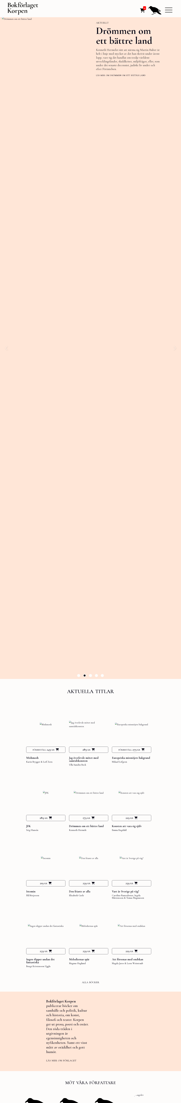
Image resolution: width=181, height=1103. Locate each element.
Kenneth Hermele (77, 830)
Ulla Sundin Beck (77, 764)
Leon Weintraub (135, 963)
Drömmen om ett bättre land (86, 826)
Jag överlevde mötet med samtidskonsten (84, 759)
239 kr (86, 883)
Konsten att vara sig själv (127, 826)
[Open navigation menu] (169, 10)
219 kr (43, 883)
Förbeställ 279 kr (129, 749)
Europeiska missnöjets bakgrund (131, 758)
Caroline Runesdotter (122, 895)
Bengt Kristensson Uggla (38, 966)
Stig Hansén (32, 830)
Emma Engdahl (119, 830)
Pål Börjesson (32, 895)
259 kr (44, 951)
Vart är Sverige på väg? (125, 891)
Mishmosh (32, 758)
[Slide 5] (102, 676)
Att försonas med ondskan (127, 959)
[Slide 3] (90, 676)
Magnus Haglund (77, 963)
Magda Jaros (118, 963)
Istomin (111, 32)
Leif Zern (47, 761)
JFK (28, 826)
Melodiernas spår (79, 959)
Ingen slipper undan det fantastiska (40, 961)
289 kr (86, 749)
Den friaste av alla (79, 891)
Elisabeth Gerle (76, 895)
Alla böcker (90, 982)
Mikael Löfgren (119, 761)
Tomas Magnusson (135, 897)
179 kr (86, 818)
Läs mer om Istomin (107, 74)
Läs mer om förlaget (61, 1060)
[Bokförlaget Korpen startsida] (22, 9)
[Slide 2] (85, 676)
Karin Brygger (33, 761)
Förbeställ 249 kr (44, 749)
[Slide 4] (96, 676)
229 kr (129, 818)
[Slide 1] (79, 676)
